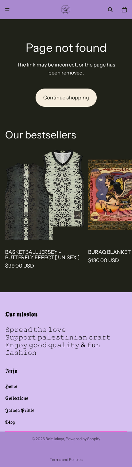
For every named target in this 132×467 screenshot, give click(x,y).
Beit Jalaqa (54, 438)
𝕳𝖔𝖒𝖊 (11, 386)
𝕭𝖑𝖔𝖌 (10, 422)
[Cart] (124, 10)
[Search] (110, 10)
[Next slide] (119, 207)
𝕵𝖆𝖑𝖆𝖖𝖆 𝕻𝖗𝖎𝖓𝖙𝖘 (19, 410)
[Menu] (7, 9)
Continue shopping (66, 97)
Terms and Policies (66, 459)
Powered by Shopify (83, 438)
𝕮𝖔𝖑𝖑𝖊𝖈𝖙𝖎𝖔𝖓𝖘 (16, 398)
